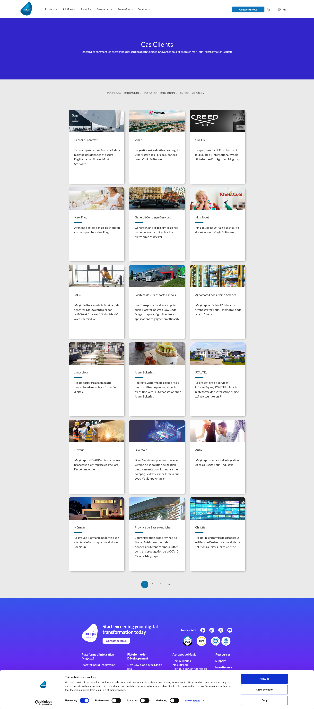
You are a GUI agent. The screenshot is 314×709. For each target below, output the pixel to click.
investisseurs (223, 667)
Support (220, 661)
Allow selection (264, 689)
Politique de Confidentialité (190, 668)
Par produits (114, 92)
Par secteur (150, 92)
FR (284, 9)
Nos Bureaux (181, 664)
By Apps (185, 92)
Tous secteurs (167, 92)
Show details (192, 700)
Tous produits (131, 92)
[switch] (116, 700)
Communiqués (182, 661)
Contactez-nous (248, 9)
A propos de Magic (184, 654)
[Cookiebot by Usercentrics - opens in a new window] (43, 702)
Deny (264, 700)
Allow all (264, 678)
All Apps (197, 92)
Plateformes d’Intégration (98, 664)
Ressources (222, 654)
